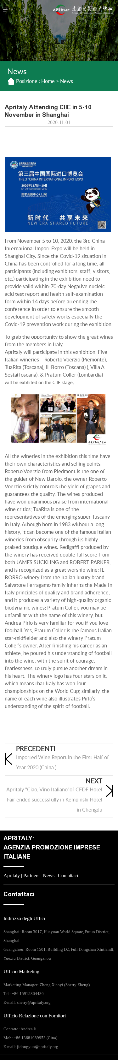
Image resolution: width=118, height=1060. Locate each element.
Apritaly (11, 875)
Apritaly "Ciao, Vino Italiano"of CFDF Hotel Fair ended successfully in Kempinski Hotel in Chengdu (54, 800)
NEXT (94, 781)
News (48, 875)
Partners (31, 875)
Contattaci (68, 875)
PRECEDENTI (35, 749)
